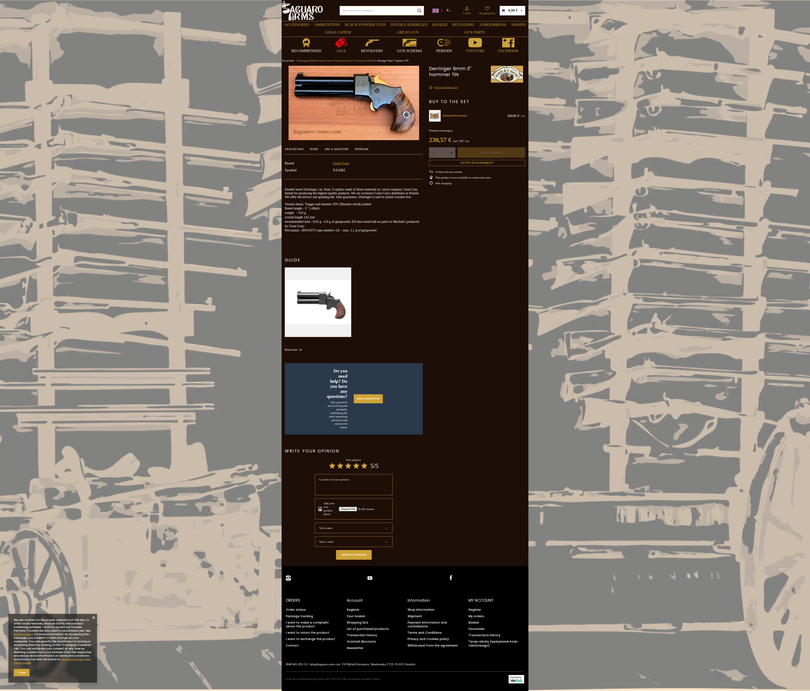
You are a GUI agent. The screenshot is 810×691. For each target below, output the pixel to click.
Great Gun (407, 32)
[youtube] (369, 578)
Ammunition (327, 25)
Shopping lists (487, 13)
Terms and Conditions (425, 633)
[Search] (419, 10)
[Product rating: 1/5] (332, 465)
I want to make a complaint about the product (307, 624)
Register (353, 610)
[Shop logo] (302, 11)
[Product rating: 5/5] (364, 465)
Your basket (356, 616)
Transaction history (362, 635)
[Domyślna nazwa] (435, 116)
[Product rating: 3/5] (348, 465)
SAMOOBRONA (492, 25)
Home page (302, 60)
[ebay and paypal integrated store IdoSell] (516, 679)
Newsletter (355, 648)
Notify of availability (477, 163)
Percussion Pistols (365, 60)
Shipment (415, 616)
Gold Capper (338, 32)
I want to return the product (307, 633)
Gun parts (474, 32)
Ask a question (368, 399)
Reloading (463, 25)
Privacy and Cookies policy (428, 639)
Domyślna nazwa (455, 116)
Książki (440, 25)
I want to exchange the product (310, 639)
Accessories (297, 25)
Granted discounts (361, 641)
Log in (467, 13)
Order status (296, 610)
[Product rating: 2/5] (340, 465)
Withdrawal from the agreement (433, 645)
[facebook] (450, 578)
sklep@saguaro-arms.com (325, 664)
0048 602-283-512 (297, 664)
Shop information (421, 610)
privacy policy (23, 634)
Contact (292, 645)
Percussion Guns (343, 60)
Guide (293, 260)
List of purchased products (368, 629)
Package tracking (299, 616)
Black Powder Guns (365, 25)
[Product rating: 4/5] (356, 465)
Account (355, 600)
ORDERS (293, 600)
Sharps (518, 25)
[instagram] (288, 578)
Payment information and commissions (427, 624)
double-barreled (409, 25)
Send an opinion (354, 555)
